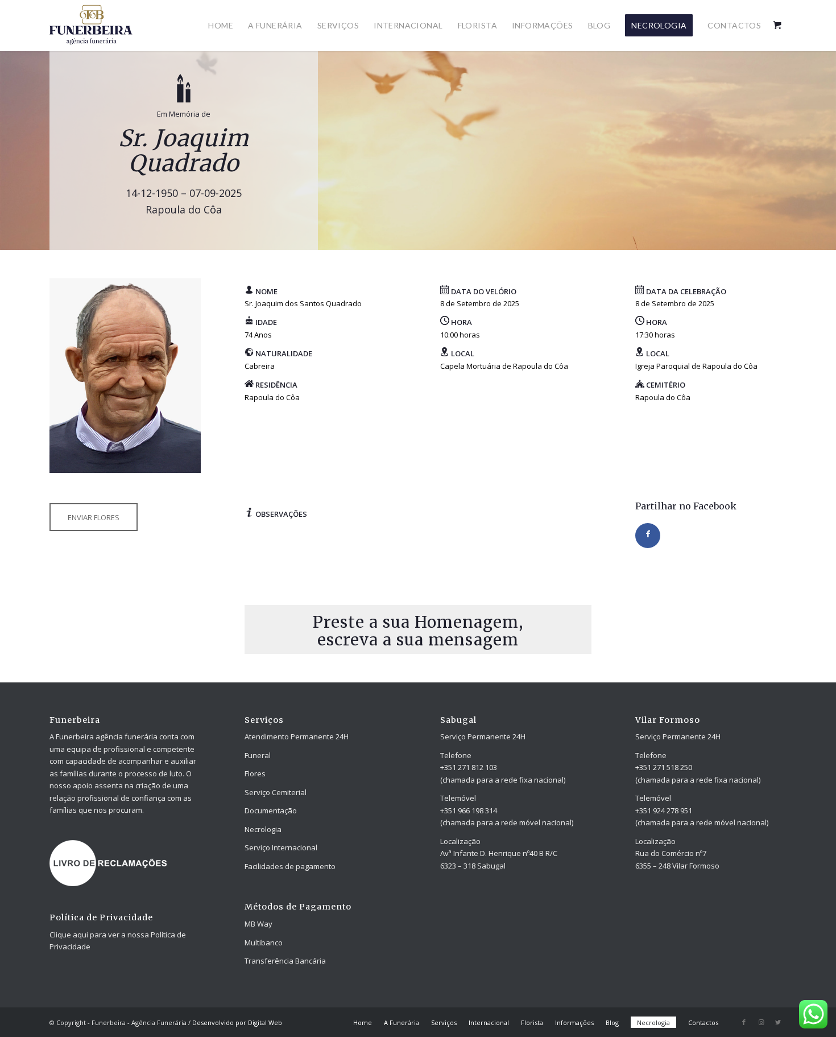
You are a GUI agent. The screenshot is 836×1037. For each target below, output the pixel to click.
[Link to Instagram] (760, 1022)
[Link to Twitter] (778, 1022)
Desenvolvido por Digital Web (237, 1022)
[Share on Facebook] (647, 535)
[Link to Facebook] (743, 1022)
